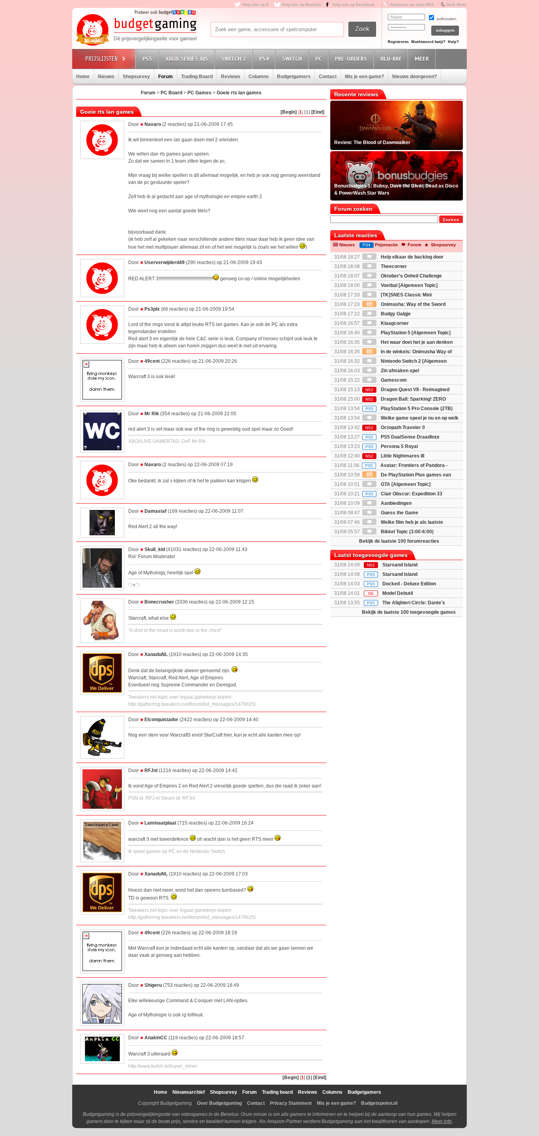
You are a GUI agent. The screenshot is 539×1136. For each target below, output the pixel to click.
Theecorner (393, 266)
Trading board (277, 1092)
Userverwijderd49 (164, 262)
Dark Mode (456, 4)
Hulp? (453, 42)
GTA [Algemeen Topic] (405, 484)
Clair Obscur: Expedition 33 (403, 494)
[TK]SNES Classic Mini (406, 295)
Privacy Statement (291, 1103)
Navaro (152, 124)
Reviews (230, 76)
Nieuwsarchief (188, 1092)
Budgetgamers (294, 76)
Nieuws (106, 76)
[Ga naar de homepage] (136, 30)
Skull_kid (154, 549)
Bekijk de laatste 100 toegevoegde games (409, 612)
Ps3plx (152, 309)
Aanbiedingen (396, 503)
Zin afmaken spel (399, 370)
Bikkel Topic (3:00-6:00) (407, 531)
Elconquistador (161, 719)
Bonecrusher (159, 602)
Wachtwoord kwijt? (428, 42)
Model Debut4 (397, 593)
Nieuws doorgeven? (414, 76)
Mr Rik (151, 413)
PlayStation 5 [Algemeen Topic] (415, 333)
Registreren (398, 42)
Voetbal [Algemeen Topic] (409, 285)
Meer (422, 58)
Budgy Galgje (395, 314)
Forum (165, 76)
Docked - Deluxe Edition (409, 584)
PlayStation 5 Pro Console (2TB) (409, 408)
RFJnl (150, 770)
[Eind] (317, 112)
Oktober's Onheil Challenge (411, 276)
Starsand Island (399, 565)
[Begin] (289, 112)
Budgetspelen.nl (379, 1103)
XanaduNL (156, 654)
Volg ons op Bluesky (301, 4)
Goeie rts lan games (239, 93)
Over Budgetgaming (219, 1103)
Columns (259, 76)
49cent (152, 361)
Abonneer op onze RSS (412, 4)
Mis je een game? (364, 76)
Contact (328, 76)
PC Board (171, 93)
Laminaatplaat (160, 823)
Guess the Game (399, 513)
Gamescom (393, 380)
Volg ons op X (255, 4)
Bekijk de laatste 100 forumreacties (399, 541)
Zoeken (451, 219)
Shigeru (153, 985)
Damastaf (155, 511)
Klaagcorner (394, 323)
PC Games (199, 93)
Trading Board (197, 76)
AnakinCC (155, 1037)
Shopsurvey (136, 76)
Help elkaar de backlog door (412, 257)
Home (83, 76)
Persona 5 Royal (391, 446)
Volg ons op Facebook (353, 4)
